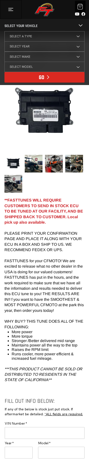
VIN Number (15, 423)
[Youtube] (77, 14)
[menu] (11, 9)
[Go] (80, 7)
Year (8, 443)
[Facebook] (83, 14)
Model (43, 443)
